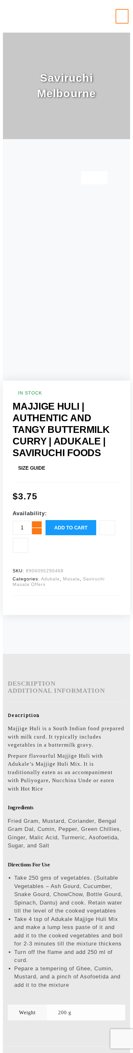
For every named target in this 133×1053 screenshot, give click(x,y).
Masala (71, 578)
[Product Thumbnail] (94, 177)
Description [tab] (32, 683)
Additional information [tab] (56, 690)
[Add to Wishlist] (107, 527)
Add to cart (70, 527)
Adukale (50, 578)
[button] (122, 16)
